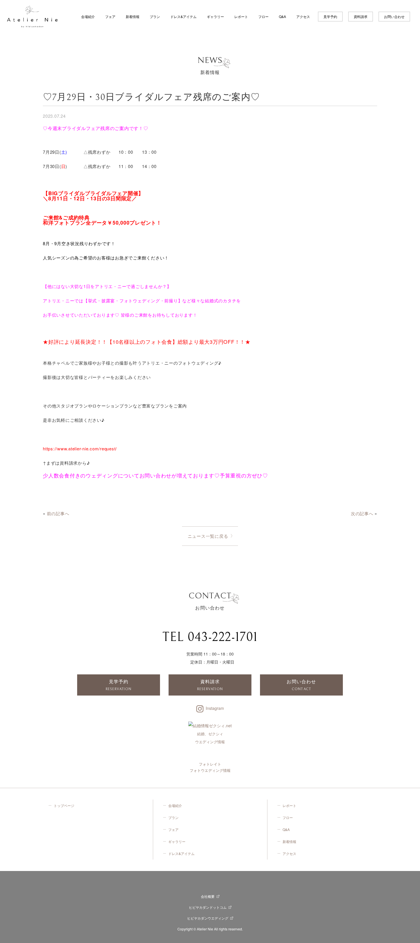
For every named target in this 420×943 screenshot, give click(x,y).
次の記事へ (362, 513)
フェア (110, 16)
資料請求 (360, 16)
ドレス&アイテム (183, 16)
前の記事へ (58, 513)
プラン (155, 16)
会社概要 (208, 896)
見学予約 (330, 16)
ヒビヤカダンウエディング (207, 918)
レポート (241, 16)
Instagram (215, 708)
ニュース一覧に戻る (208, 536)
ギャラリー (215, 16)
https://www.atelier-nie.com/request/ (80, 448)
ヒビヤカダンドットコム (208, 907)
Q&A (282, 16)
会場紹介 (88, 16)
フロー (263, 16)
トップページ (64, 805)
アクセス (303, 16)
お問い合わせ (394, 16)
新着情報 (132, 16)
